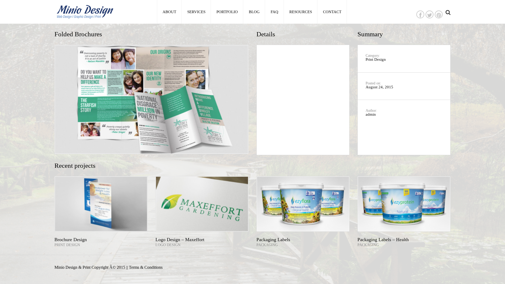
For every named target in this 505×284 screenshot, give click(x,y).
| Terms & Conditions (145, 267)
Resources (300, 12)
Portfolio (227, 12)
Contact (332, 12)
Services (196, 12)
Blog (254, 12)
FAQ (274, 12)
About (169, 12)
